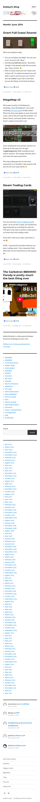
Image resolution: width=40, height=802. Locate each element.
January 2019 (10, 523)
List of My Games (9, 759)
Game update (17, 92)
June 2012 (8, 670)
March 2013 (9, 646)
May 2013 (8, 641)
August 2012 (9, 664)
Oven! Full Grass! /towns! (19, 32)
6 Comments (27, 264)
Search (5, 429)
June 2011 (8, 693)
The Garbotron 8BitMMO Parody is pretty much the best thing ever (19, 275)
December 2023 (10, 452)
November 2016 (11, 549)
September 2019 (11, 518)
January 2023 (10, 460)
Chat (5, 777)
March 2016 (9, 557)
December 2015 (10, 565)
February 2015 (10, 586)
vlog (6, 415)
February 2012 (10, 680)
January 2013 (9, 651)
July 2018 (8, 533)
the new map (16, 110)
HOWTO (8, 373)
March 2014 (9, 615)
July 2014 (8, 604)
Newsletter (9, 386)
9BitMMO (8, 360)
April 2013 (8, 643)
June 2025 (8, 450)
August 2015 (9, 575)
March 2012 (9, 677)
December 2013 (10, 622)
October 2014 (10, 596)
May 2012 (8, 672)
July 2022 (8, 465)
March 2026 (9, 447)
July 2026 (8, 444)
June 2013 (8, 638)
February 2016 (10, 560)
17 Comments (27, 92)
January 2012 (9, 683)
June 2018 (8, 536)
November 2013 (10, 625)
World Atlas (9, 418)
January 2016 (10, 562)
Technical (8, 407)
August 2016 (9, 554)
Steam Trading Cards (17, 185)
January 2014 (9, 620)
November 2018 (10, 528)
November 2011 (10, 688)
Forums (6, 782)
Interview (8, 376)
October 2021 (10, 478)
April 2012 (8, 675)
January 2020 (10, 507)
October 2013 (10, 628)
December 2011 (10, 685)
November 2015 (10, 567)
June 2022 (8, 468)
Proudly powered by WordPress (22, 798)
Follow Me (7, 786)
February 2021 (10, 486)
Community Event (11, 363)
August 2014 (9, 601)
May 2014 (8, 609)
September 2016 (11, 552)
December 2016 (10, 546)
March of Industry (11, 384)
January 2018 (9, 539)
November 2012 (10, 656)
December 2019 (10, 510)
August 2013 (9, 633)
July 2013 (8, 635)
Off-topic (8, 389)
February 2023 (10, 457)
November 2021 (10, 476)
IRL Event (8, 378)
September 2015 (11, 573)
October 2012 (10, 659)
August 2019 (9, 520)
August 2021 (9, 481)
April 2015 (8, 581)
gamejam (8, 371)
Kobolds (8, 381)
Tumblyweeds (13, 723)
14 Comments (27, 325)
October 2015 (10, 570)
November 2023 (11, 455)
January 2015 (9, 588)
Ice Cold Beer (24, 704)
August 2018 (9, 531)
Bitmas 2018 (20, 735)
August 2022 (9, 463)
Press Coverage (10, 397)
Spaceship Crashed (12, 405)
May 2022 (8, 471)
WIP (17, 713)
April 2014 (8, 612)
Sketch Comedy (10, 402)
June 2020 (8, 499)
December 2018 (10, 526)
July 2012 (8, 667)
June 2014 (8, 607)
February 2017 (10, 541)
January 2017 (9, 544)
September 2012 (11, 662)
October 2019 (10, 515)
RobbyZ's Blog (11, 7)
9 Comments (27, 177)
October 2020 (10, 491)
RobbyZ (11, 745)
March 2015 (9, 583)
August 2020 (9, 494)
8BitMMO (8, 358)
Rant (6, 399)
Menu (34, 7)
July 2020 (8, 497)
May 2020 (8, 502)
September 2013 (11, 630)
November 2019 (11, 512)
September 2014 (11, 599)
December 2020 (10, 489)
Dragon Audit (10, 365)
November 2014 (10, 594)
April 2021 (8, 484)
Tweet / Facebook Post (13, 410)
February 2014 (10, 617)
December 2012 (10, 654)
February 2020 (10, 505)
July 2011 (8, 690)
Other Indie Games (12, 392)
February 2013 (10, 649)
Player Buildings (11, 394)
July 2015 (8, 578)
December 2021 (10, 473)
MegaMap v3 (11, 99)
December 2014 (10, 591)
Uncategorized (16, 325)
